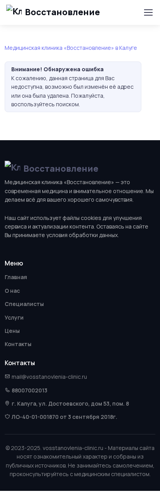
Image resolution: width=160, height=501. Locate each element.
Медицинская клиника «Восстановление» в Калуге (71, 47)
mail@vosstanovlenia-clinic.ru (49, 376)
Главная (16, 277)
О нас (12, 290)
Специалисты (24, 304)
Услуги (14, 317)
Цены (12, 330)
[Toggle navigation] (148, 12)
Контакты (18, 344)
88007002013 (29, 390)
